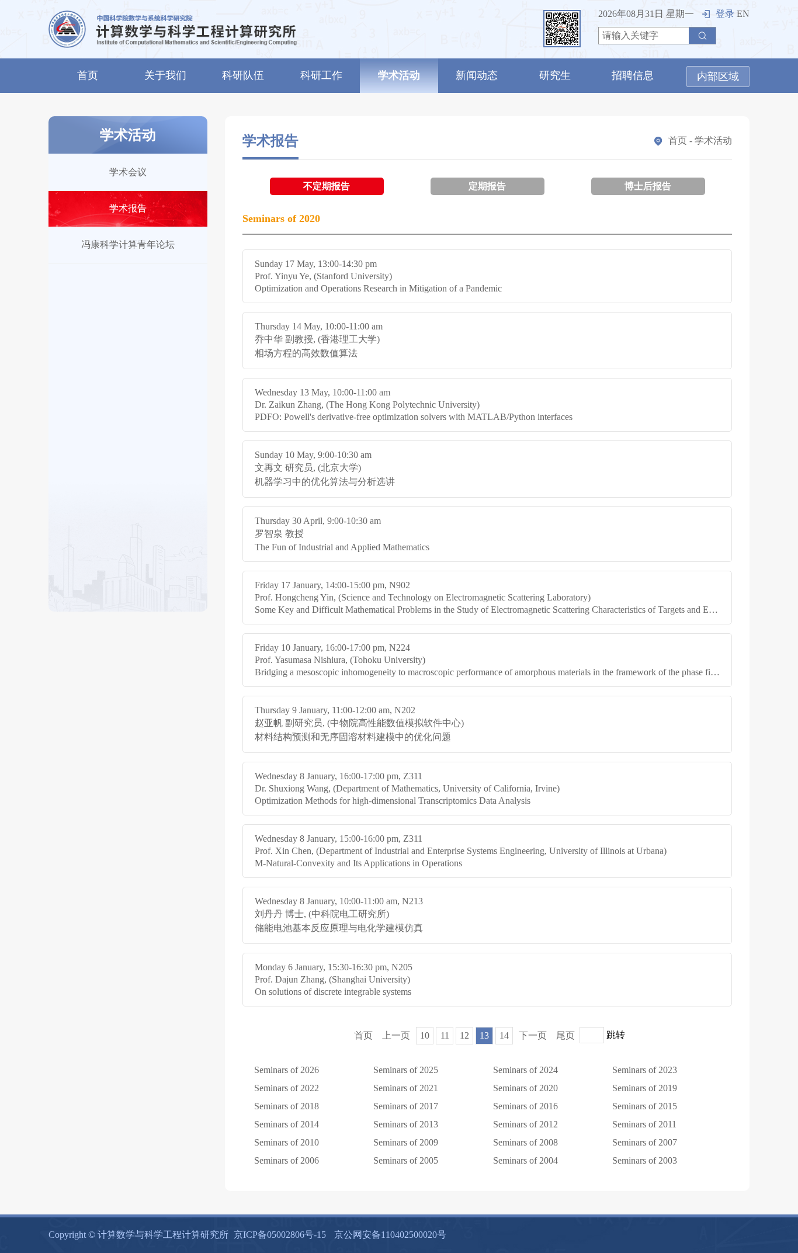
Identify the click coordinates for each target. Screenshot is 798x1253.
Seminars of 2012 (525, 1124)
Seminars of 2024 (525, 1070)
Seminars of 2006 (286, 1160)
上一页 (396, 1035)
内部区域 (718, 76)
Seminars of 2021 (405, 1088)
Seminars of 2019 (644, 1088)
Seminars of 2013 (405, 1124)
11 (444, 1035)
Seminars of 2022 (286, 1088)
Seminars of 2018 (286, 1106)
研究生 (555, 75)
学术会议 (128, 172)
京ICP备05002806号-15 (280, 1235)
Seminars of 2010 (286, 1142)
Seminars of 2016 (525, 1106)
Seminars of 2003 (644, 1160)
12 (464, 1035)
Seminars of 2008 (525, 1142)
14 (504, 1035)
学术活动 (399, 75)
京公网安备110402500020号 (390, 1235)
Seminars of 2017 (405, 1106)
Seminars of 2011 (644, 1124)
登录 (725, 14)
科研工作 (321, 75)
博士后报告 (647, 186)
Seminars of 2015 (644, 1106)
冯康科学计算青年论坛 (128, 244)
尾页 (565, 1035)
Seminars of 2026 (286, 1070)
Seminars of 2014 (286, 1124)
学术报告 (128, 208)
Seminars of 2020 (525, 1088)
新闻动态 (477, 75)
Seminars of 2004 (525, 1160)
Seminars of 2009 (405, 1142)
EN (743, 14)
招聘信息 (633, 75)
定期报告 (487, 186)
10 (424, 1035)
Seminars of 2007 (644, 1142)
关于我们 (165, 75)
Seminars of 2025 (405, 1070)
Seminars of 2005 (405, 1160)
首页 (87, 75)
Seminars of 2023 (644, 1070)
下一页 (533, 1035)
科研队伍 (243, 75)
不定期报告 (326, 186)
